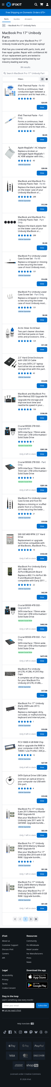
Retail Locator (32, 949)
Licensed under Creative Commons (25, 1074)
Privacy (5, 979)
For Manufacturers (35, 953)
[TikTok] (4, 1032)
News (29, 962)
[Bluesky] (36, 1032)
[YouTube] (25, 1032)
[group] (44, 79)
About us (6, 941)
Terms (4, 983)
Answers (28, 19)
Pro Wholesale (33, 945)
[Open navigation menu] (3, 4)
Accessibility (7, 975)
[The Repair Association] (46, 1032)
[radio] (42, 79)
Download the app (36, 970)
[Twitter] (15, 1032)
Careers (5, 953)
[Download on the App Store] (37, 976)
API (3, 958)
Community (32, 941)
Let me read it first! (12, 1010)
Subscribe (42, 1005)
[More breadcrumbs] (3, 25)
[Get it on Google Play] (37, 985)
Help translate (23, 1023)
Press (29, 958)
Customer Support (10, 945)
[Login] (47, 4)
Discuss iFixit (7, 949)
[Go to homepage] (15, 4)
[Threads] (41, 1032)
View (42, 107)
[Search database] (36, 4)
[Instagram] (20, 1032)
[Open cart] (41, 4)
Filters (20, 79)
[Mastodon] (31, 1032)
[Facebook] (10, 1032)
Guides (17, 19)
